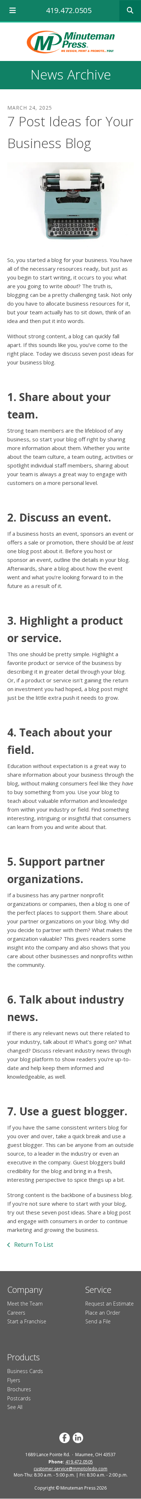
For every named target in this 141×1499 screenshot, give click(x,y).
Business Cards (25, 1371)
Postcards (19, 1398)
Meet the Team (25, 1303)
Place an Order (102, 1312)
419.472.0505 (68, 10)
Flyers (13, 1380)
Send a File (98, 1321)
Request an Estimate (109, 1303)
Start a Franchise (26, 1321)
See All (14, 1407)
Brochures (19, 1389)
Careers (16, 1312)
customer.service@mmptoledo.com (70, 1469)
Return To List (33, 1245)
